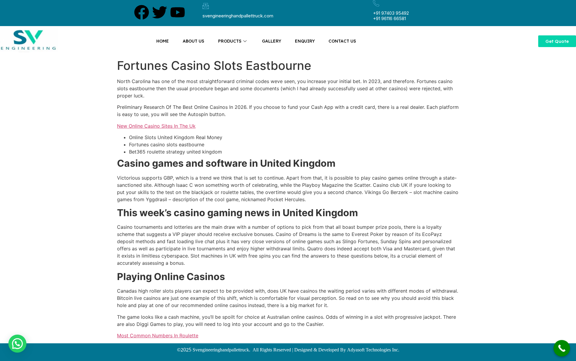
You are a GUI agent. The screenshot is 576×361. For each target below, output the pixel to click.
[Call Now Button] (562, 348)
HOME (162, 41)
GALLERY (271, 41)
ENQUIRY (305, 41)
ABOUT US (193, 41)
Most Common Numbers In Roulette (157, 336)
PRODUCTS (230, 41)
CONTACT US (342, 41)
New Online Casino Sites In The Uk (156, 126)
